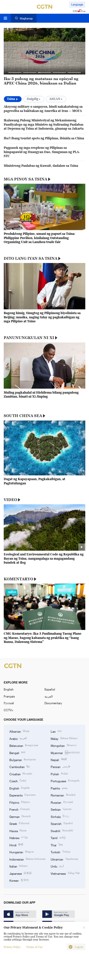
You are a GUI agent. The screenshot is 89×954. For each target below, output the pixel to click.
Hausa (17, 830)
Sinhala (60, 816)
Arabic (18, 738)
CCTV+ (8, 710)
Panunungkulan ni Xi (29, 337)
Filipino (19, 802)
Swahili (62, 830)
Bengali (17, 752)
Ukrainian (64, 859)
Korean (19, 880)
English (9, 689)
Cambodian (19, 766)
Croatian (20, 774)
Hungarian (21, 852)
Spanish (61, 823)
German (20, 816)
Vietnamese (65, 873)
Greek (19, 823)
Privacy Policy (12, 947)
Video (10, 499)
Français (9, 696)
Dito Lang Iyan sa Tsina (30, 258)
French (19, 809)
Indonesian (27, 859)
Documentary (53, 703)
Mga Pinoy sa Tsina (25, 179)
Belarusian (23, 745)
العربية (48, 696)
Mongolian (63, 745)
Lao (56, 731)
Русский (9, 703)
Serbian (61, 809)
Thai (57, 845)
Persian (60, 766)
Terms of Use (34, 947)
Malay (64, 738)
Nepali (58, 759)
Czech (17, 781)
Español (49, 689)
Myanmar (65, 752)
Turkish (60, 852)
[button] (15, 72)
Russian (62, 802)
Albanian (19, 731)
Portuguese (65, 781)
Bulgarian (22, 759)
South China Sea (23, 415)
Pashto (59, 788)
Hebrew (18, 837)
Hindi (16, 845)
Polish (59, 774)
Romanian (63, 795)
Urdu (57, 866)
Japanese (20, 873)
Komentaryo (18, 579)
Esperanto (22, 795)
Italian (18, 866)
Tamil (58, 837)
